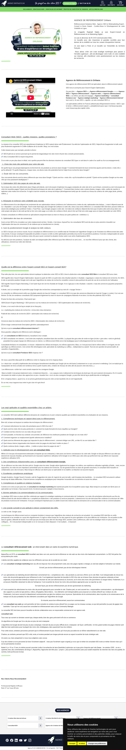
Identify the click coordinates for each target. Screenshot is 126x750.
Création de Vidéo (38, 9)
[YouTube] (20, 740)
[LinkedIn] (16, 740)
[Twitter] (25, 740)
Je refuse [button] (82, 743)
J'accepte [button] (72, 743)
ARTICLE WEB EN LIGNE (96, 9)
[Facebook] (11, 740)
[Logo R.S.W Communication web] (13, 3)
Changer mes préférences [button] (97, 743)
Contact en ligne (70, 3)
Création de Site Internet (54, 9)
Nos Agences (27, 9)
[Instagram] (29, 740)
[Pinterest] (7, 740)
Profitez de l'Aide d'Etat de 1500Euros (75, 9)
